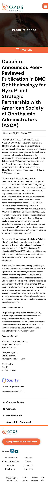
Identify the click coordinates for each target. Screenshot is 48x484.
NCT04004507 (18, 251)
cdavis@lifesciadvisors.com (13, 358)
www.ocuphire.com (26, 330)
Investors (25, 49)
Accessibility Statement (17, 422)
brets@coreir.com (9, 370)
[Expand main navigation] (45, 6)
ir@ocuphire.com (9, 347)
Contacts (9, 408)
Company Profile (13, 402)
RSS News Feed (12, 415)
